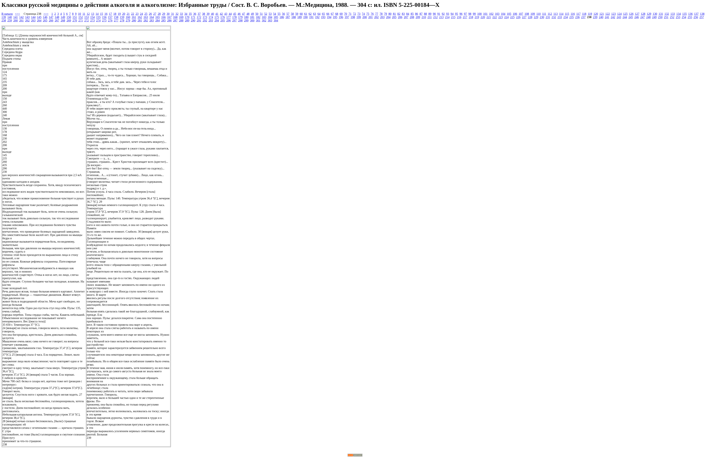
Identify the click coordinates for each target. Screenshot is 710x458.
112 (550, 13)
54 (274, 13)
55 (279, 13)
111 (544, 13)
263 (33, 20)
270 (74, 20)
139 (3, 17)
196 (341, 17)
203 (382, 17)
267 (57, 20)
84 (407, 13)
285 (163, 20)
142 (21, 17)
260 (15, 20)
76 (372, 13)
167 (169, 17)
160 (128, 17)
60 (301, 13)
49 (252, 13)
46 (239, 13)
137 (696, 13)
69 (341, 13)
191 (311, 17)
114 (561, 13)
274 (98, 20)
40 (212, 13)
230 (542, 17)
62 (310, 13)
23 (137, 13)
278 (122, 20)
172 (199, 17)
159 (122, 17)
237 (583, 17)
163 (145, 17)
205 (394, 17)
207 (406, 17)
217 (465, 17)
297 (234, 20)
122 (607, 13)
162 (140, 17)
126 (631, 13)
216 (459, 17)
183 (264, 17)
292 (205, 20)
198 (353, 17)
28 (159, 13)
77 (376, 13)
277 (116, 20)
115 (567, 13)
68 (336, 13)
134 (678, 13)
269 (69, 20)
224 (506, 17)
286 (169, 20)
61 (305, 13)
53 (270, 13)
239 (595, 17)
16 (105, 13)
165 (157, 17)
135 (684, 13)
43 (225, 13)
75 (367, 13)
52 (265, 13)
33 (181, 13)
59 (296, 13)
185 (276, 17)
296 (228, 20)
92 (443, 13)
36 (194, 13)
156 (104, 17)
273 (92, 20)
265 (45, 20)
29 (163, 13)
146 (45, 17)
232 (554, 17)
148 (57, 17)
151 (74, 17)
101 (485, 13)
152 (80, 17)
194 (329, 17)
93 (447, 13)
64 (318, 13)
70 (345, 13)
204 (388, 17)
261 (21, 20)
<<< (17, 13)
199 (358, 17)
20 (123, 13)
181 (252, 17)
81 (394, 13)
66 (327, 13)
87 (421, 13)
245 (630, 17)
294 (216, 20)
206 (400, 17)
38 (203, 13)
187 (287, 17)
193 (323, 17)
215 (453, 17)
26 (150, 13)
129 (649, 13)
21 (128, 13)
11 (83, 13)
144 (33, 17)
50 (256, 13)
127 (637, 13)
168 (175, 17)
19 (119, 13)
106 (515, 13)
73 (358, 13)
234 (565, 17)
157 (110, 17)
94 (452, 13)
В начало (7, 13)
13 (92, 13)
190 (305, 17)
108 (527, 13)
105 (509, 13)
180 (246, 17)
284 (157, 20)
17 (110, 13)
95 (456, 13)
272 (86, 20)
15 (101, 13)
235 (571, 17)
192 (317, 17)
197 (347, 17)
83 (403, 13)
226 (518, 17)
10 (79, 13)
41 (216, 13)
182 (258, 17)
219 (477, 17)
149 (63, 17)
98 (469, 13)
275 (104, 20)
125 (625, 13)
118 (584, 13)
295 (222, 20)
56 (283, 13)
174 (211, 17)
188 (293, 17)
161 (134, 17)
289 (187, 20)
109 (532, 13)
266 (51, 20)
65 (323, 13)
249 (654, 17)
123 (613, 13)
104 (503, 13)
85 (412, 13)
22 (132, 13)
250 (660, 17)
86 (416, 13)
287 (175, 20)
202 (376, 17)
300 (252, 20)
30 (168, 13)
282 (145, 20)
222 (494, 17)
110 (538, 13)
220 (483, 17)
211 (429, 17)
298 (240, 20)
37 (199, 13)
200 (364, 17)
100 (479, 13)
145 (39, 17)
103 (497, 13)
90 (434, 13)
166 (163, 17)
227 (524, 17)
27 (154, 13)
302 (264, 20)
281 (140, 20)
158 (116, 17)
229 (536, 17)
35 (190, 13)
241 (607, 17)
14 (97, 13)
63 (314, 13)
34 (185, 13)
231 (548, 17)
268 (63, 20)
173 (205, 17)
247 (642, 17)
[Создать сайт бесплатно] (355, 455)
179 (240, 17)
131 (661, 13)
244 (625, 17)
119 (590, 13)
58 (292, 13)
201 (370, 17)
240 (601, 17)
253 (678, 17)
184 (270, 17)
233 (559, 17)
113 (555, 13)
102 (491, 13)
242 (613, 17)
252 (672, 17)
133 (672, 13)
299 (246, 20)
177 (228, 17)
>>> (45, 13)
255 (690, 17)
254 (684, 17)
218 (471, 17)
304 (276, 20)
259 (9, 20)
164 (151, 17)
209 (418, 17)
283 (151, 20)
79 (385, 13)
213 (441, 17)
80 (389, 13)
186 (282, 17)
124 (619, 13)
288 (181, 20)
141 (15, 17)
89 (429, 13)
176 (222, 17)
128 (643, 13)
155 (98, 17)
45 (234, 13)
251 (666, 17)
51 (261, 13)
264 (39, 20)
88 (425, 13)
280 (134, 20)
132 (667, 13)
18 (114, 13)
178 (234, 17)
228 (530, 17)
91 (438, 13)
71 (350, 13)
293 (211, 20)
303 (270, 20)
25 (145, 13)
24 (141, 13)
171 (193, 17)
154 (92, 17)
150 (69, 17)
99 (474, 13)
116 (573, 13)
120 (596, 13)
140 (9, 17)
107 (521, 13)
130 (655, 13)
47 (243, 13)
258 (3, 20)
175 (216, 17)
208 (412, 17)
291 (199, 20)
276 (110, 20)
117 (578, 13)
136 (690, 13)
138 (702, 13)
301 (258, 20)
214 (447, 17)
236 (577, 17)
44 (230, 13)
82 (398, 13)
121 (601, 13)
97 (465, 13)
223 (500, 17)
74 (363, 13)
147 (51, 17)
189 (299, 17)
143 (27, 17)
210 (424, 17)
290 (193, 20)
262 (27, 20)
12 (88, 13)
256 (696, 17)
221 (488, 17)
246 (636, 17)
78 (381, 13)
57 (287, 13)
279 (128, 20)
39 (208, 13)
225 (512, 17)
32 (176, 13)
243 (619, 17)
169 (181, 17)
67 (332, 13)
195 (335, 17)
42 (221, 13)
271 (80, 20)
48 (247, 13)
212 (435, 17)
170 (187, 17)
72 (354, 13)
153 (86, 17)
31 (172, 13)
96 (460, 13)
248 (648, 17)
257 (701, 17)
